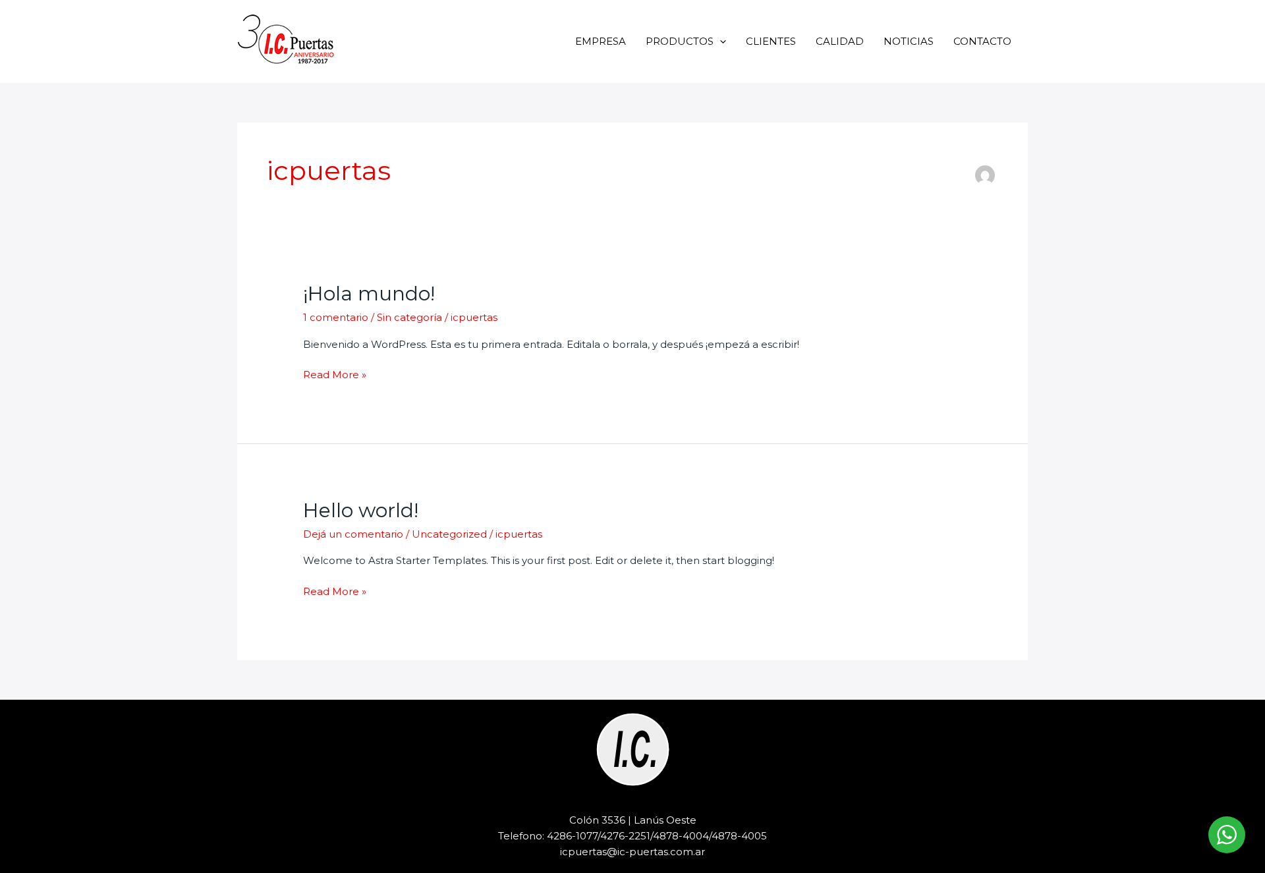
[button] (720, 41)
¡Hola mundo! (369, 293)
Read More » (334, 375)
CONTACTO (982, 41)
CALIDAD (840, 41)
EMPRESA (600, 41)
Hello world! (360, 510)
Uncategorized (449, 534)
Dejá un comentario (353, 534)
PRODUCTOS (680, 41)
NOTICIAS (909, 41)
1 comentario (335, 317)
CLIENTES (771, 41)
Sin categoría (409, 317)
